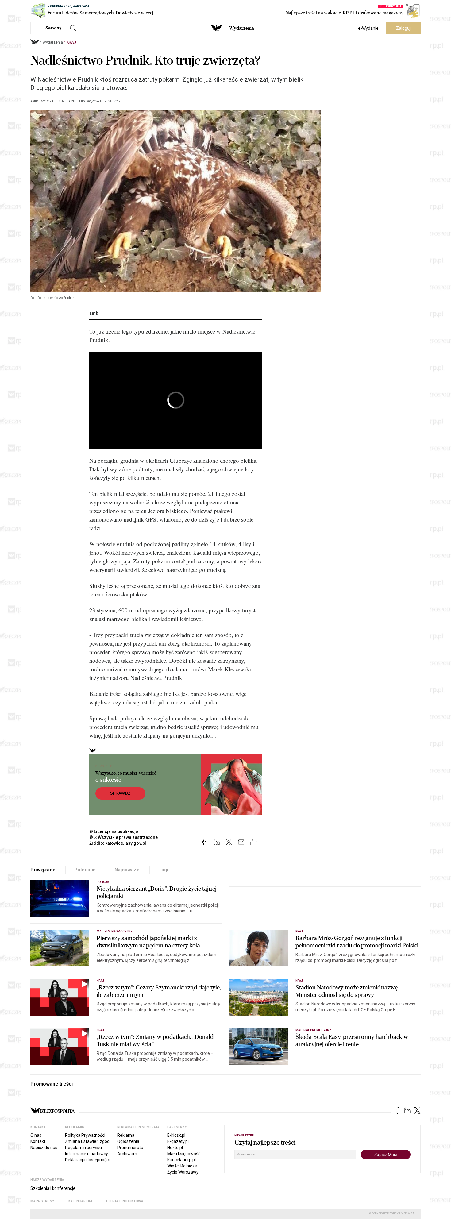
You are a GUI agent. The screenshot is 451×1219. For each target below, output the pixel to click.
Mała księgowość (183, 1153)
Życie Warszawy (183, 1172)
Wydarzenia (241, 28)
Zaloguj (403, 28)
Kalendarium (80, 1201)
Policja (103, 882)
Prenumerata (130, 1147)
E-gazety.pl (178, 1141)
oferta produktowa (124, 1201)
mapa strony (42, 1201)
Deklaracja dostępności (87, 1159)
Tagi (163, 870)
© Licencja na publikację (113, 831)
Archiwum (127, 1153)
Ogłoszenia (128, 1141)
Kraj (71, 42)
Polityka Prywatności (85, 1135)
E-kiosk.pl (176, 1135)
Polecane (85, 870)
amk (93, 313)
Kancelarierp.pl (181, 1159)
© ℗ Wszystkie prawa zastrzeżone (123, 837)
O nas (35, 1135)
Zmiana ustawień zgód (87, 1141)
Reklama (125, 1135)
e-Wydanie (368, 28)
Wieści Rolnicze (182, 1165)
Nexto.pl (175, 1147)
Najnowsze (127, 870)
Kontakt (37, 1141)
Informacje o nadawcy (86, 1153)
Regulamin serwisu (83, 1147)
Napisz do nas (43, 1147)
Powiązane (43, 870)
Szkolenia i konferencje (52, 1188)
